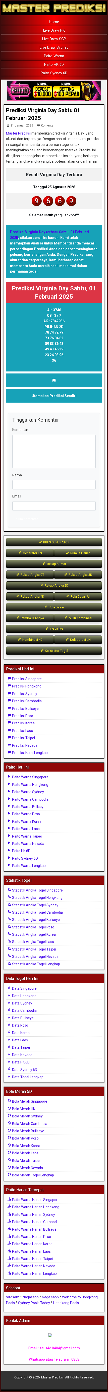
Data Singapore (24, 988)
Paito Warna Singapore (29, 777)
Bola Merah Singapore (29, 1101)
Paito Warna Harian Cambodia (35, 1222)
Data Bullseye (22, 1018)
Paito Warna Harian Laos (31, 1251)
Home (54, 22)
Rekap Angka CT (32, 575)
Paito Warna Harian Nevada (33, 1266)
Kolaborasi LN (80, 640)
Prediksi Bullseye (25, 709)
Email (16, 496)
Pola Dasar (56, 607)
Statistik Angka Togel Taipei (33, 949)
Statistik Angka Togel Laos (32, 942)
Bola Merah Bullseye (27, 1131)
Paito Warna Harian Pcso (31, 1237)
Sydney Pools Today (34, 1303)
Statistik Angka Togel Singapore (37, 890)
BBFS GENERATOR (56, 542)
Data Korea (20, 1033)
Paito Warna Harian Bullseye (34, 1229)
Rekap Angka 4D (32, 596)
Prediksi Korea (23, 723)
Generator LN (32, 553)
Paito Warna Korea (26, 821)
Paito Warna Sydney (27, 792)
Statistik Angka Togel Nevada (35, 957)
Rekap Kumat (56, 564)
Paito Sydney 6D (54, 73)
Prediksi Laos (22, 731)
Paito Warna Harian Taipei (32, 1259)
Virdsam (12, 1297)
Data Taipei (20, 1047)
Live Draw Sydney (54, 47)
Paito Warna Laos (25, 829)
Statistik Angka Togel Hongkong (37, 898)
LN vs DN (56, 629)
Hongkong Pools (66, 1303)
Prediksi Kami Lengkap (29, 753)
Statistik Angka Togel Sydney (34, 905)
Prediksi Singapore (26, 679)
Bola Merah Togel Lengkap (32, 1175)
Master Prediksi (18, 133)
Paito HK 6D (54, 64)
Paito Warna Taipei (26, 836)
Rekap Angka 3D (80, 575)
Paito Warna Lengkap (28, 866)
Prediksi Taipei (23, 738)
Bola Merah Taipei (25, 1161)
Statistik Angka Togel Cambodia (37, 912)
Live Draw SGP (54, 39)
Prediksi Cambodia (26, 701)
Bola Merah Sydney (27, 1116)
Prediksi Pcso (22, 716)
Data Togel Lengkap (27, 1077)
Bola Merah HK (23, 1109)
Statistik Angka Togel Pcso (32, 927)
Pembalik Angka (32, 618)
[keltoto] (54, 91)
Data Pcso (19, 1025)
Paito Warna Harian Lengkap (34, 1274)
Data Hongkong (23, 996)
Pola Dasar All (80, 596)
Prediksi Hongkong (26, 686)
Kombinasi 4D (32, 640)
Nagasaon (31, 1297)
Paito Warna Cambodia (29, 799)
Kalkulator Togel (56, 651)
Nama (17, 475)
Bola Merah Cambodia (29, 1124)
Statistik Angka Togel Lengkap (35, 964)
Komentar (48, 125)
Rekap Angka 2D (56, 585)
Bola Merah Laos (24, 1153)
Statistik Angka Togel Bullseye (35, 920)
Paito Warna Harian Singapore (35, 1200)
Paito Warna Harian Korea (31, 1244)
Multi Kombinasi (80, 618)
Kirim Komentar (27, 519)
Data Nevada (21, 1055)
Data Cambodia (24, 1010)
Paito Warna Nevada (27, 844)
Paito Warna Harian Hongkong (35, 1207)
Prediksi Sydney (24, 694)
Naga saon (50, 1297)
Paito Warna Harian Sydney (33, 1215)
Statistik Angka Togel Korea (33, 934)
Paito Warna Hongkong (29, 785)
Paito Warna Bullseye (28, 807)
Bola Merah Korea (25, 1146)
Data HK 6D (20, 1062)
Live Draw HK (54, 30)
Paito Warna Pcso (25, 814)
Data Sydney (21, 1003)
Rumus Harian (80, 553)
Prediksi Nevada (24, 745)
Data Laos (19, 1040)
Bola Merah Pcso (25, 1138)
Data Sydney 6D (24, 1070)
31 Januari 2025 (22, 125)
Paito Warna (54, 56)
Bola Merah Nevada (27, 1168)
